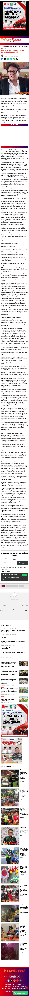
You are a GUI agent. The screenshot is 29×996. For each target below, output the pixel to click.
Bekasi (15, 44)
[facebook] (8, 981)
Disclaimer (8, 984)
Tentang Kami (22, 988)
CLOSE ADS (24, 1)
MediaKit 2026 (7, 986)
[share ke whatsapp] (8, 60)
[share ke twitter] (5, 60)
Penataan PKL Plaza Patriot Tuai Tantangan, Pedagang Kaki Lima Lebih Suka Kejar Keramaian (9, 673)
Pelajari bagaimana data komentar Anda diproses (13, 611)
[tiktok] (20, 981)
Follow (24, 575)
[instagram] (14, 981)
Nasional (9, 44)
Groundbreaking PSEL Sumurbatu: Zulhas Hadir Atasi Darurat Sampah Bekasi (9, 699)
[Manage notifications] (25, 987)
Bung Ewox (6, 54)
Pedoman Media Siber (18, 986)
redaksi (14, 988)
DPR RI (16, 586)
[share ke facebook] (2, 60)
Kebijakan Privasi (17, 984)
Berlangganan (22, 563)
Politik (21, 44)
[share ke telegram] (11, 60)
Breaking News (9, 586)
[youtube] (17, 981)
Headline (21, 586)
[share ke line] (14, 60)
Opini (5, 48)
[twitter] (11, 981)
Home (2, 44)
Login (27, 605)
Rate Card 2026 (6, 988)
